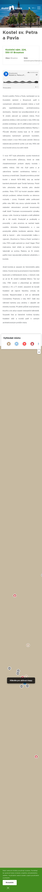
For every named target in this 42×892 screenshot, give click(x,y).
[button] (39, 352)
